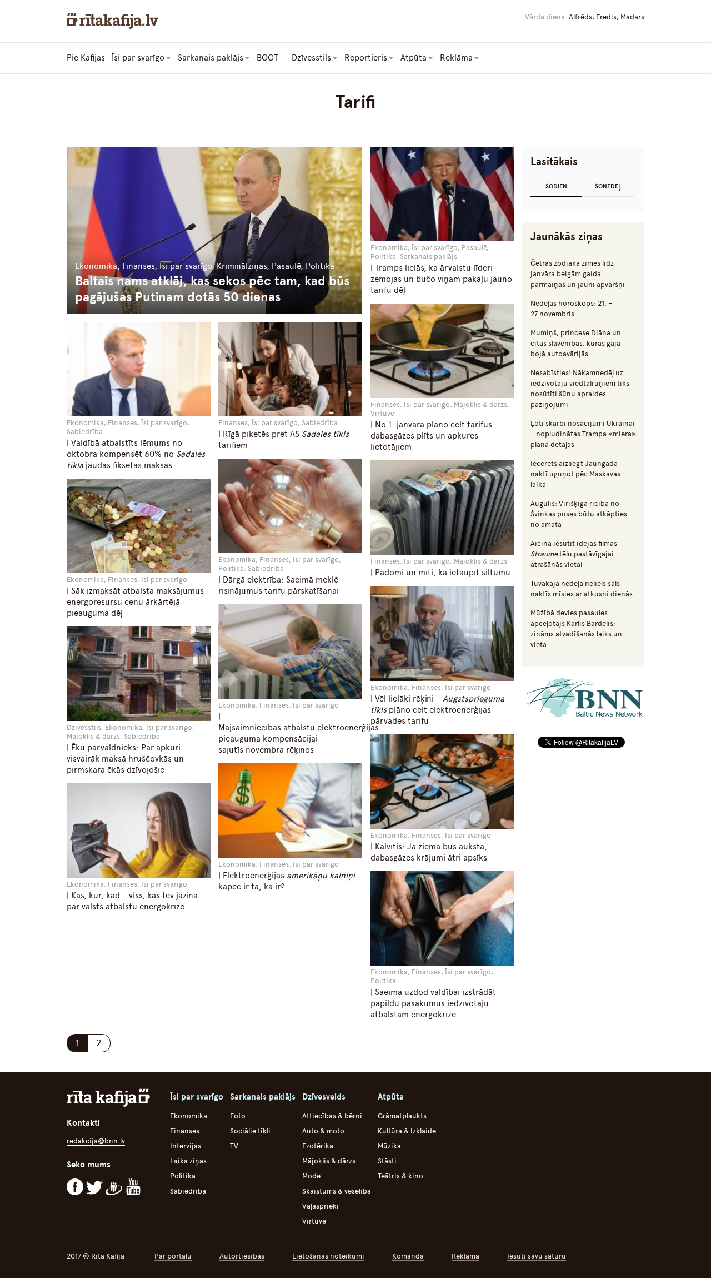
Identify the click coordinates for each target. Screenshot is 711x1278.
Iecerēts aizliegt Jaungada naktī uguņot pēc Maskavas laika (575, 474)
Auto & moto (323, 1131)
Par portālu (173, 1256)
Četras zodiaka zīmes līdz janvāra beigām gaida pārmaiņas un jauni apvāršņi (577, 274)
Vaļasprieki (320, 1206)
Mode (311, 1176)
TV (234, 1146)
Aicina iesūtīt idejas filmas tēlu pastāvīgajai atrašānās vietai (573, 554)
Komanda (408, 1256)
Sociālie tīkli (250, 1131)
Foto (238, 1116)
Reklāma (465, 1256)
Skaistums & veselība (336, 1191)
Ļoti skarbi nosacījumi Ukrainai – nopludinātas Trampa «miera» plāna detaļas (583, 434)
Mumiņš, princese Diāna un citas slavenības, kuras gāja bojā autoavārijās (575, 343)
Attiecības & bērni (332, 1116)
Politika (183, 1176)
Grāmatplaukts (402, 1116)
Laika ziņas (188, 1161)
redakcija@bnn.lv (96, 1141)
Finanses (184, 1131)
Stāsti (387, 1161)
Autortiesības (241, 1256)
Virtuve (314, 1221)
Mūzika (389, 1146)
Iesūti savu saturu (536, 1256)
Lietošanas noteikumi (328, 1256)
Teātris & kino (400, 1176)
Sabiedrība (188, 1191)
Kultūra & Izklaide (407, 1131)
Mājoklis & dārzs (329, 1161)
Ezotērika (317, 1146)
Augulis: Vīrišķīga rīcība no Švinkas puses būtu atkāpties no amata (578, 514)
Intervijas (185, 1146)
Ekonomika (188, 1116)
